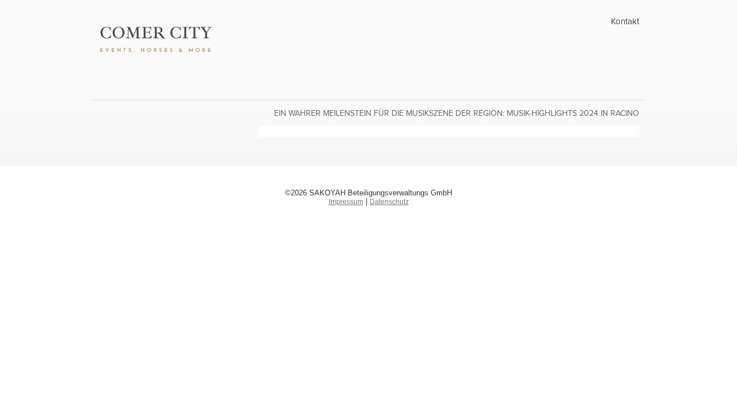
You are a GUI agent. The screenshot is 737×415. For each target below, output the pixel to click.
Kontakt (625, 21)
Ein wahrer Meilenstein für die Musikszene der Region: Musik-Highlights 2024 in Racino (456, 113)
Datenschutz (389, 202)
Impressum (346, 202)
